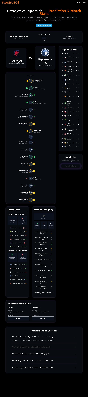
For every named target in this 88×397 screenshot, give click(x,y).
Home (78, 3)
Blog (84, 3)
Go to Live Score (70, 166)
